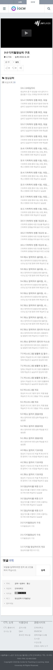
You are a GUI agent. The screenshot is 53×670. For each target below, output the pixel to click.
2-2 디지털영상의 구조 (30, 522)
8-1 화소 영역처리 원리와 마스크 (34, 341)
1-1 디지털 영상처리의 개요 (32, 547)
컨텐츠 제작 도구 (41, 646)
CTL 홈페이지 (9, 628)
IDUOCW (38, 631)
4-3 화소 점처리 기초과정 (31, 450)
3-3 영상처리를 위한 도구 (31, 486)
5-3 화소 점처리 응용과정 (31, 414)
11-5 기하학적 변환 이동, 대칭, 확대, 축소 (34, 160)
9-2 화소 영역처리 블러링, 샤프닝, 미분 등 (34, 305)
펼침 (17, 62)
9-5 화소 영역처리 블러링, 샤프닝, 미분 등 (34, 269)
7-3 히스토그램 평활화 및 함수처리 (34, 353)
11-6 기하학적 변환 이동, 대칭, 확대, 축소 (34, 148)
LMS (20, 2)
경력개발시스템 (40, 635)
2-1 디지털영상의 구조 (30, 535)
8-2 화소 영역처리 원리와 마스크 (34, 329)
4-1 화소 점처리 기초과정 (31, 474)
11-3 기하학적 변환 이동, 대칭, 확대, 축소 (34, 184)
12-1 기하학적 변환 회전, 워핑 (33, 136)
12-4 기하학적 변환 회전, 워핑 (33, 100)
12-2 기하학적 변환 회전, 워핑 (33, 124)
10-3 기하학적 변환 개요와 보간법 (34, 221)
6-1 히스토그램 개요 (29, 402)
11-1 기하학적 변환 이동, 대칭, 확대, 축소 (34, 209)
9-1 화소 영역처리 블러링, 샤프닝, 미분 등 (34, 317)
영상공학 (9, 78)
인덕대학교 (38, 628)
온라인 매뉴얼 (24, 635)
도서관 (37, 639)
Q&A (21, 631)
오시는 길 (7, 631)
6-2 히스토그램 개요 (29, 390)
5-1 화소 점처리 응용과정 (31, 438)
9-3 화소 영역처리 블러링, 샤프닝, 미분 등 (34, 293)
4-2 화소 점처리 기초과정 (31, 462)
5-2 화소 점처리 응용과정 (31, 426)
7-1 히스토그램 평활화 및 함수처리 (34, 378)
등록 (43, 570)
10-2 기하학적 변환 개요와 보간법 (34, 233)
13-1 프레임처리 (27, 88)
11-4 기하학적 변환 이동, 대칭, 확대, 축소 (34, 172)
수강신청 (37, 642)
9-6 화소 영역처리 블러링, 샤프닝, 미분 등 (34, 257)
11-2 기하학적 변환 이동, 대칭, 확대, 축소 (34, 197)
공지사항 (22, 628)
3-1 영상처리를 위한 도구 (31, 510)
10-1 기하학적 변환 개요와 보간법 (34, 245)
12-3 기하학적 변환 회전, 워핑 (33, 112)
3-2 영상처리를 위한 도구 (31, 498)
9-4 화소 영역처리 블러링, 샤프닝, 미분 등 (34, 281)
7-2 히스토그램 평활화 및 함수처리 (34, 366)
